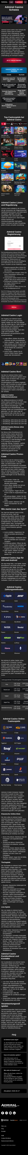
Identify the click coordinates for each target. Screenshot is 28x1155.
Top (2, 123)
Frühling (15, 123)
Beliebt (8, 123)
